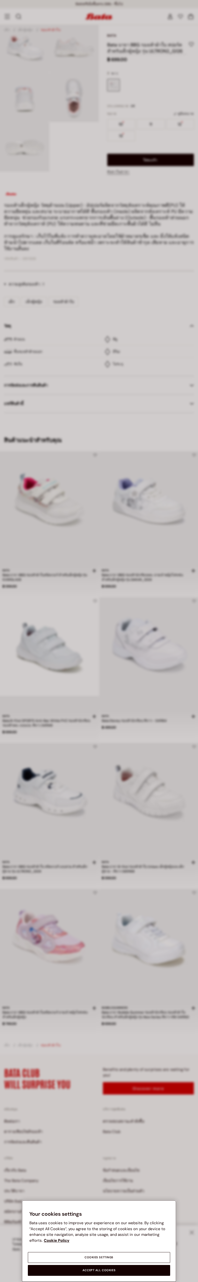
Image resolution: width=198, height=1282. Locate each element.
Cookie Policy (56, 1240)
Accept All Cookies (99, 1270)
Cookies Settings (99, 1257)
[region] (99, 1241)
